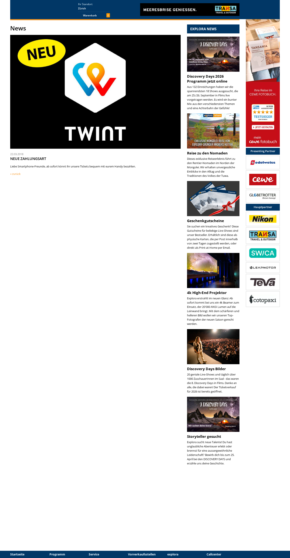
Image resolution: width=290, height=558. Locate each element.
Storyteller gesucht (204, 436)
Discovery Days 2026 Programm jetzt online (207, 79)
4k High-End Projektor (207, 292)
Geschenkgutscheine (205, 220)
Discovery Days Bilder (206, 368)
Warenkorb (90, 15)
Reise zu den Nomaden (207, 153)
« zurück (15, 174)
